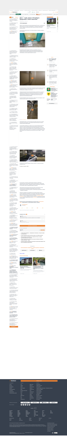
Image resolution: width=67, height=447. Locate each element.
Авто (21, 384)
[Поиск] (53, 12)
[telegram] (23, 405)
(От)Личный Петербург (39, 389)
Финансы (31, 395)
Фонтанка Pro (38, 384)
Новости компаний (24, 255)
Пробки (33, 12)
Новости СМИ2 (22, 253)
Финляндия (31, 396)
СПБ (12, 17)
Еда (21, 396)
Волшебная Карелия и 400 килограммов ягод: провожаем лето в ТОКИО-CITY (38, 267)
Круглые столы (38, 396)
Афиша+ (22, 385)
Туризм (31, 394)
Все (10, 17)
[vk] (25, 405)
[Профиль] (57, 12)
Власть (22, 391)
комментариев (24, 23)
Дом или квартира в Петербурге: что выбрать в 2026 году (25, 267)
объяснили (35, 197)
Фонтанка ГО (22, 10)
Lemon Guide (40, 10)
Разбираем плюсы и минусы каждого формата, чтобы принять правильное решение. (25, 269)
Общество (31, 385)
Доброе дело (22, 395)
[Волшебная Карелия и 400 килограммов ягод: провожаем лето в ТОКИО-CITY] (39, 261)
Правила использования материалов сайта (52, 425)
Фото (30, 399)
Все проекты (38, 399)
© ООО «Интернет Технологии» (28, 432)
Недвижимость (23, 399)
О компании (11, 390)
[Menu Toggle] (10, 12)
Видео (21, 389)
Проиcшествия (32, 389)
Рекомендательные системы (50, 427)
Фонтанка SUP (11, 10)
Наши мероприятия (12, 389)
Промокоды (52, 86)
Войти (22, 230)
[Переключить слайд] (57, 20)
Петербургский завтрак (52, 10)
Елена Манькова (24, 204)
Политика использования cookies (51, 426)
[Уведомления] (55, 12)
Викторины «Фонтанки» (24, 390)
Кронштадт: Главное (39, 395)
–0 (44, 219)
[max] (21, 405)
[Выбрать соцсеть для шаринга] (44, 23)
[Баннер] (18, 14)
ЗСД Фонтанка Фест (45, 10)
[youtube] (27, 405)
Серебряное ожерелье (27, 10)
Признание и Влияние (34, 10)
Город (21, 394)
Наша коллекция (38, 390)
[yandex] (29, 405)
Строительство (32, 391)
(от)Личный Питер (16, 10)
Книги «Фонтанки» (39, 391)
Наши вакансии (11, 391)
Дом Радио (38, 394)
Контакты (10, 385)
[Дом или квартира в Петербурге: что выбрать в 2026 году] (26, 261)
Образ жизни (31, 384)
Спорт (30, 390)
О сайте (10, 384)
